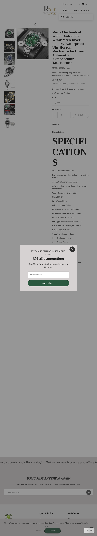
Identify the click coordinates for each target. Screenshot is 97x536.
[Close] (72, 249)
